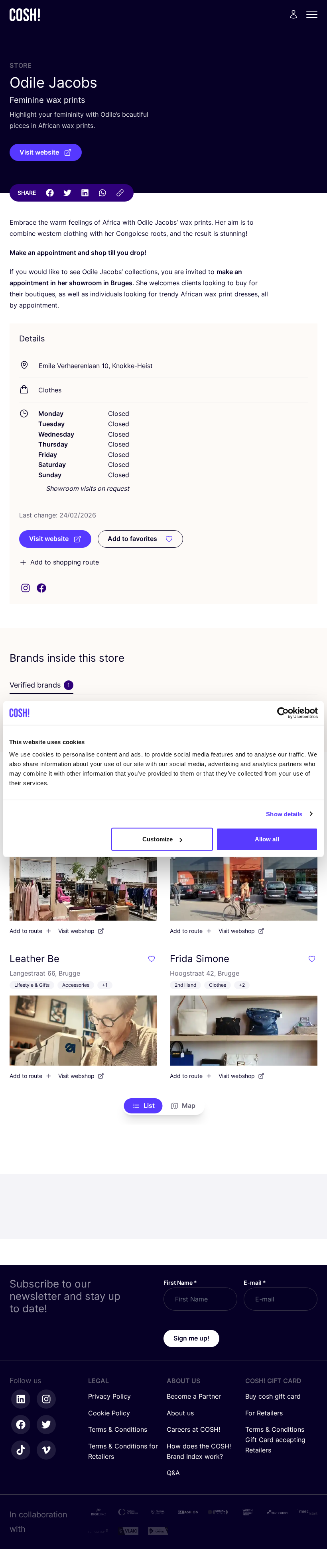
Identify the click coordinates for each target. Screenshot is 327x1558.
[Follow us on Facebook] (20, 1424)
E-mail (255, 1282)
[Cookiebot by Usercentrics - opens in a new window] (283, 713)
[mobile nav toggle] (314, 14)
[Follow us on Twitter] (46, 1424)
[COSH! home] (25, 14)
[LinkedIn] (85, 193)
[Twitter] (67, 193)
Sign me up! (191, 1338)
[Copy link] (120, 193)
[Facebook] (50, 193)
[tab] (41, 685)
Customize (157, 839)
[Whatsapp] (102, 193)
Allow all (267, 839)
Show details (284, 813)
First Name (180, 1282)
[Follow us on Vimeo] (46, 1450)
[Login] (293, 14)
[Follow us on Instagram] (46, 1399)
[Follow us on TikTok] (20, 1450)
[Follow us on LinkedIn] (20, 1399)
